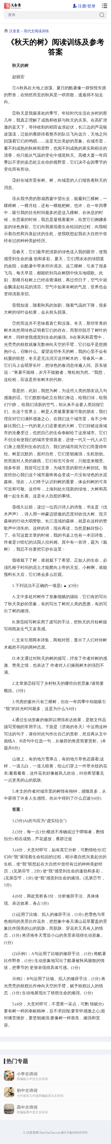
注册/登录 (86, 6)
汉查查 (14, 31)
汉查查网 (32, 1132)
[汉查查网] (102, 6)
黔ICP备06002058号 (74, 1132)
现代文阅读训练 (36, 31)
